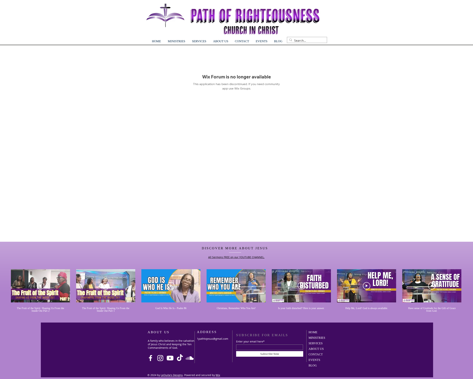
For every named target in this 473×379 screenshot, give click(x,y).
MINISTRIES (317, 337)
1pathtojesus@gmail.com (212, 338)
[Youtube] (170, 358)
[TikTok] (180, 358)
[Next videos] (468, 285)
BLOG (313, 365)
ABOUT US (316, 348)
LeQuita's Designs (172, 375)
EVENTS (314, 359)
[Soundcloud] (190, 358)
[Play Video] (40, 286)
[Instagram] (160, 358)
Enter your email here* (250, 341)
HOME (313, 332)
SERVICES (316, 343)
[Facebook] (150, 358)
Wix (218, 375)
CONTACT (316, 354)
